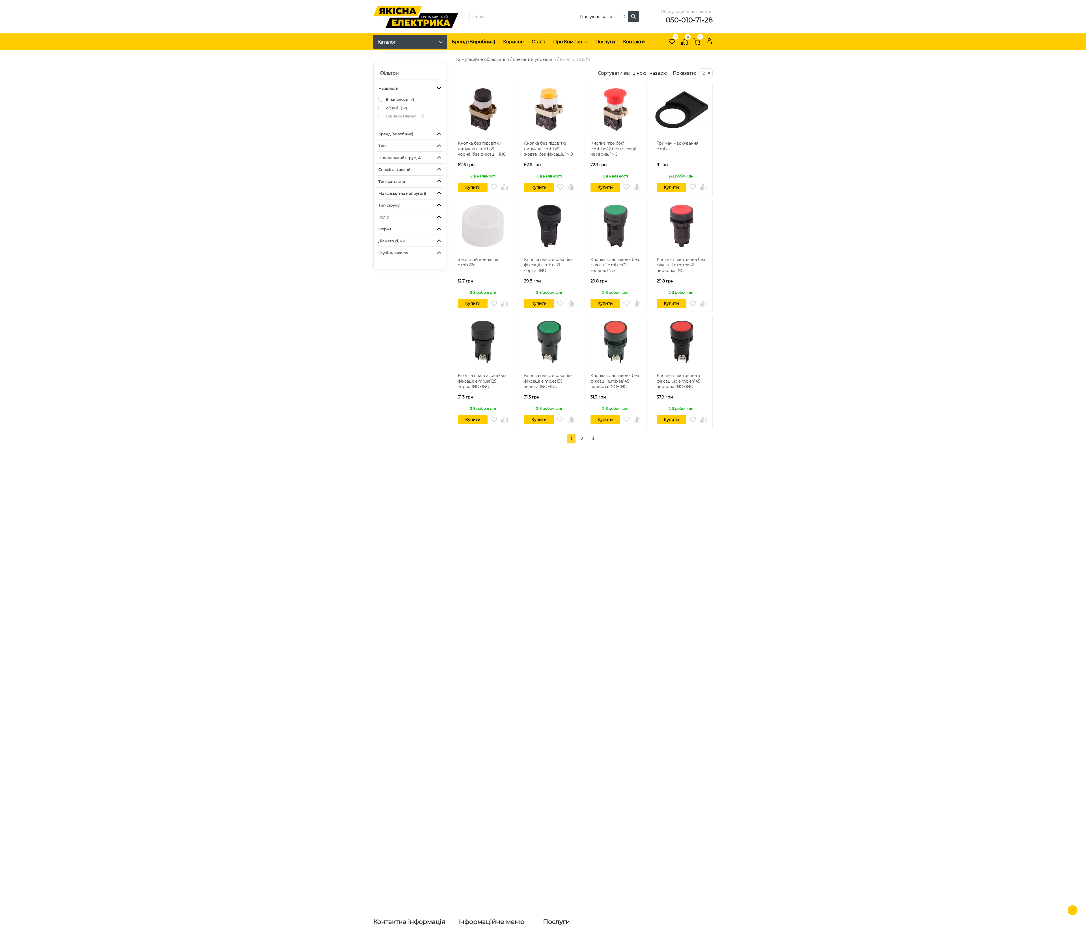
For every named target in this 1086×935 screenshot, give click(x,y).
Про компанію (570, 41)
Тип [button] (382, 145)
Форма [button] (385, 229)
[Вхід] (709, 41)
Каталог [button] (387, 42)
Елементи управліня (534, 59)
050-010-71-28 (689, 20)
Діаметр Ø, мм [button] (391, 241)
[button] (493, 187)
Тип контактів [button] (391, 181)
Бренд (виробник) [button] (395, 134)
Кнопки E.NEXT (575, 59)
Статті (538, 41)
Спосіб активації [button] (394, 169)
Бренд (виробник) (473, 41)
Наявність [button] (388, 88)
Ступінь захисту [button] (393, 252)
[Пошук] (633, 16)
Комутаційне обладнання (482, 59)
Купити (472, 187)
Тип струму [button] (389, 205)
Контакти (634, 41)
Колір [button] (383, 217)
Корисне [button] (513, 41)
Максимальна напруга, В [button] (402, 193)
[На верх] (1073, 910)
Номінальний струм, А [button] (399, 157)
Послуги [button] (605, 41)
